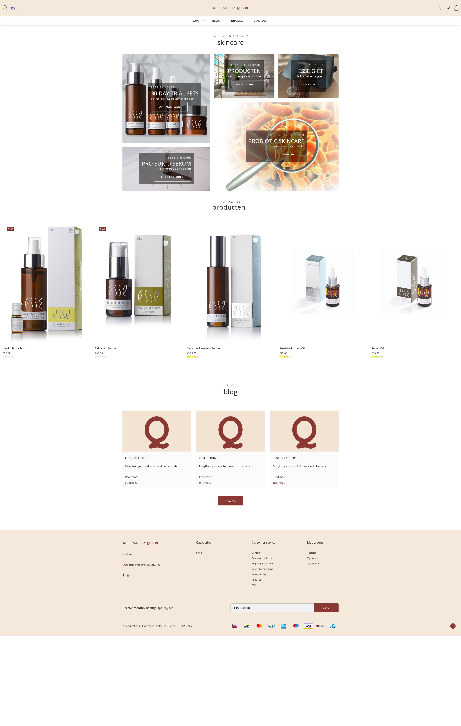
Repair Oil (378, 348)
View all (230, 500)
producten (228, 207)
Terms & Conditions (262, 569)
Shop (197, 21)
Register (311, 552)
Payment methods (262, 558)
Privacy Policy (259, 574)
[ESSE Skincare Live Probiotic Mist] (46, 281)
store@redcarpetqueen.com (144, 564)
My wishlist (313, 563)
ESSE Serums (208, 458)
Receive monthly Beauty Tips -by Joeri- (148, 608)
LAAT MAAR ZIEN (169, 106)
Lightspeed (160, 625)
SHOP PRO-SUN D (172, 176)
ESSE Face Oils (136, 458)
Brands (237, 21)
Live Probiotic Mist (14, 348)
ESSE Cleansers (285, 458)
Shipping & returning (263, 563)
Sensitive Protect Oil (292, 348)
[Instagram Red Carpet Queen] (128, 575)
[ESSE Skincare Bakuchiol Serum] (138, 281)
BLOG (216, 21)
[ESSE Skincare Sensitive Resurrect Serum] (230, 281)
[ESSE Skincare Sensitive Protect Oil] (322, 281)
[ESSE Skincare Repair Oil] (415, 281)
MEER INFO (290, 154)
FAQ (254, 585)
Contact (261, 21)
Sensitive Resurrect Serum (203, 348)
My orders (312, 558)
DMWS (182, 625)
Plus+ (190, 625)
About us (256, 579)
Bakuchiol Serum (105, 348)
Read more (131, 477)
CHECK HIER (308, 84)
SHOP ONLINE (245, 84)
